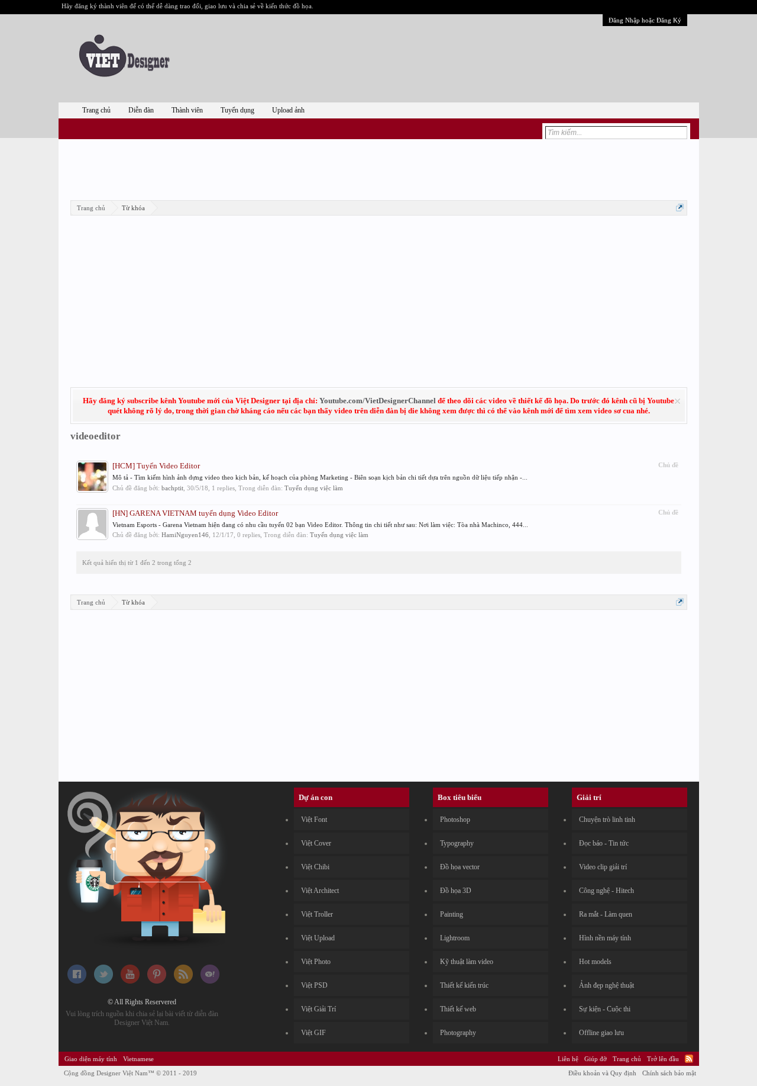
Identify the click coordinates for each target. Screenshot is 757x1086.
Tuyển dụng (237, 110)
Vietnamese (138, 1058)
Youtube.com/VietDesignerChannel (377, 400)
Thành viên (187, 110)
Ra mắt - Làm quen (605, 914)
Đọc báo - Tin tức (604, 843)
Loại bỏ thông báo (677, 401)
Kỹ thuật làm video (466, 962)
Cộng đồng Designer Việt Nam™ (130, 1073)
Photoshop (455, 819)
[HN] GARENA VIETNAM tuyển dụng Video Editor (195, 513)
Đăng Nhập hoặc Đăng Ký (645, 20)
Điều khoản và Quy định (602, 1073)
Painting (451, 914)
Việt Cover (316, 843)
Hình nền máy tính (605, 938)
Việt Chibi (315, 867)
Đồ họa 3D (455, 890)
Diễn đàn (141, 110)
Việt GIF (313, 1033)
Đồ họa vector (460, 867)
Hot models (595, 962)
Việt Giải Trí (318, 1009)
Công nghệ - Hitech (606, 890)
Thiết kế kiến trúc (464, 985)
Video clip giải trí (603, 867)
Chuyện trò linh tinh (607, 819)
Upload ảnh (288, 110)
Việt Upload (318, 938)
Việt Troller (317, 914)
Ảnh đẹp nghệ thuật (606, 985)
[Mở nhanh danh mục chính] (680, 207)
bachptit (172, 487)
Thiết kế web (458, 1009)
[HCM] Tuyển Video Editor (156, 465)
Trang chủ (96, 110)
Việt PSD (314, 985)
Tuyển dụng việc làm (313, 487)
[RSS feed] (183, 981)
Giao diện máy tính (90, 1058)
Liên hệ (568, 1058)
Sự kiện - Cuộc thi (604, 1009)
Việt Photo (316, 962)
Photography (458, 1033)
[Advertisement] (378, 167)
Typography (457, 843)
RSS (689, 1059)
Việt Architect (320, 890)
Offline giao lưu (601, 1033)
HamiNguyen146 (185, 534)
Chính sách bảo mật (669, 1073)
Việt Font (314, 819)
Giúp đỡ (595, 1058)
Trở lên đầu (663, 1058)
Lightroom (455, 938)
